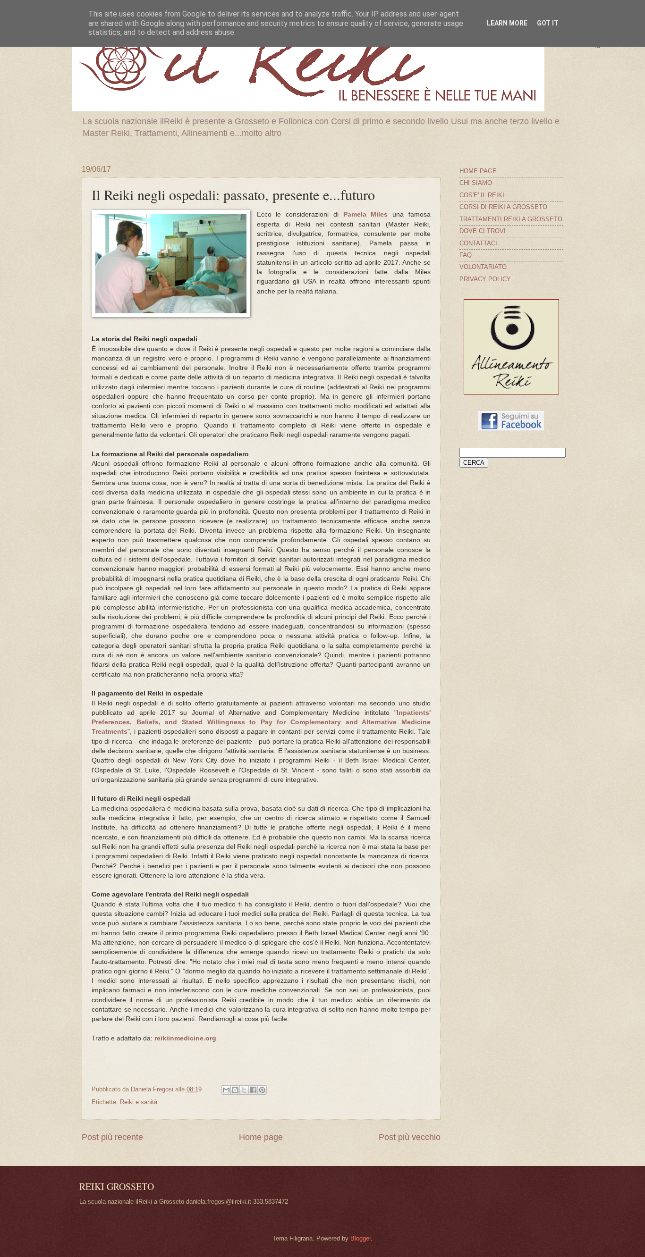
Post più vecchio (410, 1137)
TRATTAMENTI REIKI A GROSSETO (510, 219)
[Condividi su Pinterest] (262, 1090)
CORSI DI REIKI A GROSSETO (503, 206)
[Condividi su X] (244, 1090)
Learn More (507, 23)
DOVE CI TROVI (482, 231)
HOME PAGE (478, 171)
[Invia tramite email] (226, 1090)
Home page (261, 1137)
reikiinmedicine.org (185, 1038)
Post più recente (112, 1137)
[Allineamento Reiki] (511, 392)
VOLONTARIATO (483, 266)
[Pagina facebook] (511, 429)
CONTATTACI (478, 243)
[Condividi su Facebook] (253, 1090)
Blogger (360, 1238)
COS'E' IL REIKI (481, 195)
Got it (548, 23)
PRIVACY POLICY (485, 279)
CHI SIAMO (475, 182)
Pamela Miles (365, 214)
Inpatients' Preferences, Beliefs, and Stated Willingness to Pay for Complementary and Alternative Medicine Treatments (261, 722)
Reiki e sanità (138, 1102)
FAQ (465, 255)
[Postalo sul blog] (235, 1090)
